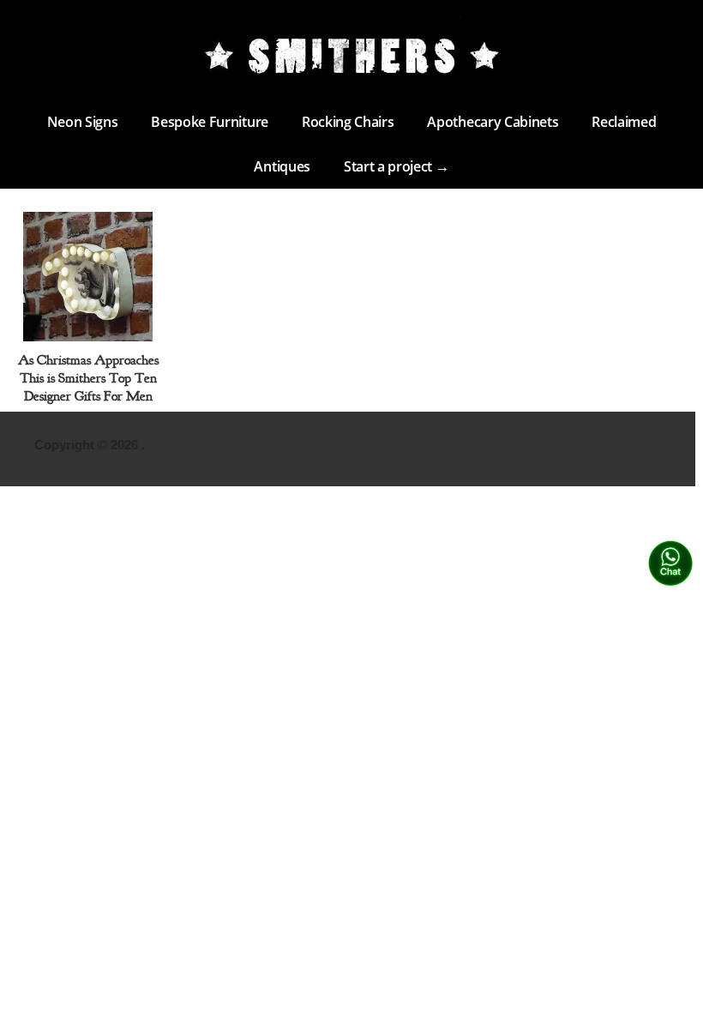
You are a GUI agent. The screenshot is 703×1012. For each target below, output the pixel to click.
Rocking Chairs (348, 121)
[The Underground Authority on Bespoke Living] (351, 55)
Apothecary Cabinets (492, 121)
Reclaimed (624, 121)
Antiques (281, 166)
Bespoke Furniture (209, 121)
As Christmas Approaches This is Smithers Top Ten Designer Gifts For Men (88, 378)
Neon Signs (82, 121)
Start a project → (396, 166)
